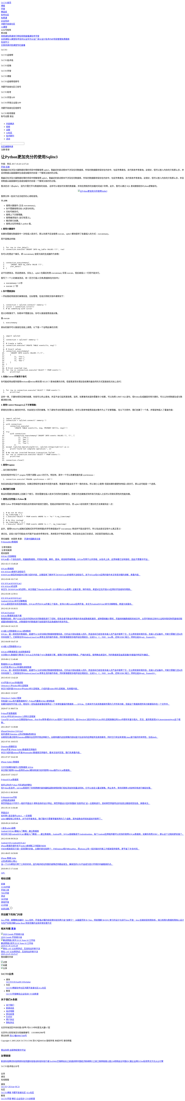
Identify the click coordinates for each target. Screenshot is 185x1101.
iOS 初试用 (9, 586)
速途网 (74, 1061)
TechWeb (53, 1061)
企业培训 (5, 21)
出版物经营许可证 (18, 1050)
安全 (15, 746)
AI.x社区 (42, 988)
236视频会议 (116, 1061)
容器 (11, 746)
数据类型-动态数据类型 (15, 652)
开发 (9, 713)
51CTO (9, 982)
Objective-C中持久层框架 (14, 686)
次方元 (152, 1061)
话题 (8, 130)
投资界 (146, 1061)
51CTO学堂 (11, 994)
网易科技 (21, 1061)
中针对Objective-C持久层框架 (18, 716)
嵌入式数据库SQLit (12, 646)
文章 (3, 45)
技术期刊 (10, 136)
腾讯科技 (13, 1061)
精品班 (4, 12)
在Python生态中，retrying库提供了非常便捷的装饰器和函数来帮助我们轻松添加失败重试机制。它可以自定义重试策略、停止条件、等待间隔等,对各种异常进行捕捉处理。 (76, 788)
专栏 (19, 45)
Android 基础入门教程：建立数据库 (20, 831)
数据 (9, 858)
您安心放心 (9, 861)
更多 (13, 928)
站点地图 (10, 1011)
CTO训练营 (33, 994)
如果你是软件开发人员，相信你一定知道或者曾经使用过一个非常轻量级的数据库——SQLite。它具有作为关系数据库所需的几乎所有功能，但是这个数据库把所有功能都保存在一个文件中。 (85, 704)
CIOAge (15, 982)
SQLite (9, 780)
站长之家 (67, 1061)
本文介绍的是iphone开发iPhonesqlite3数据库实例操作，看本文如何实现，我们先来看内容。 (41, 753)
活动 (8, 139)
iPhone (4, 731)
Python (4, 542)
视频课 (4, 36)
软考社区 (5, 15)
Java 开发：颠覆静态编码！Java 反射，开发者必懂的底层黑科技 (29, 920)
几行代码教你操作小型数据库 (17, 767)
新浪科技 (5, 1061)
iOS (13, 583)
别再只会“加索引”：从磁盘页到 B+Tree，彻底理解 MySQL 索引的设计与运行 (91, 920)
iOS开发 (4, 683)
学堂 (3, 9)
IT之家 (94, 1061)
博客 (3, 6)
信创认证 (23, 39)
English (9, 1016)
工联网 (100, 1061)
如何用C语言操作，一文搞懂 (16, 816)
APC (3, 873)
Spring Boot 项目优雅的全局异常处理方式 (33, 923)
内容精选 (10, 124)
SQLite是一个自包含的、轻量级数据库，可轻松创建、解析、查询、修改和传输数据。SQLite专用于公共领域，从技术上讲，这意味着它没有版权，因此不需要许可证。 (75, 559)
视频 (8, 127)
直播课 (28, 36)
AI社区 (9, 133)
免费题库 (65, 39)
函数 (14, 828)
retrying (10, 797)
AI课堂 (4, 27)
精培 (18, 994)
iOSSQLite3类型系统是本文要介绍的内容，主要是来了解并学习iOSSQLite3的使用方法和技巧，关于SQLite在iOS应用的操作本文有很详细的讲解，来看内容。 (71, 575)
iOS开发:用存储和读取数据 (16, 667)
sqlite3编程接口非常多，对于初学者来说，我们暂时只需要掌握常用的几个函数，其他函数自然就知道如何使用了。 (52, 819)
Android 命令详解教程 (14, 601)
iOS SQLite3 (6, 583)
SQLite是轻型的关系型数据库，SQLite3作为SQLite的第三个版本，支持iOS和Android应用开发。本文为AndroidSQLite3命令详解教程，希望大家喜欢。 (67, 604)
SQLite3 (4, 569)
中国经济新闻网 (84, 1061)
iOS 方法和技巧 (13, 572)
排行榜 (16, 36)
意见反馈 (10, 1014)
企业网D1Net (137, 1061)
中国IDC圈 (127, 1061)
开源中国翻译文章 (32, 539)
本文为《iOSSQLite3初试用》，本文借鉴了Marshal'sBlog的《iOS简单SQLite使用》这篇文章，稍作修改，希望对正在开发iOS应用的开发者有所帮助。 (66, 589)
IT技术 (46, 39)
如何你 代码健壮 (16, 785)
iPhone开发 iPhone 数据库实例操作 (19, 749)
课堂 (15, 45)
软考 (17, 39)
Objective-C (6, 698)
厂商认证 (39, 39)
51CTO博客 (11, 988)
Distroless (5, 746)
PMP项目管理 (55, 39)
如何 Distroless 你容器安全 (18, 734)
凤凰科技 (29, 1061)
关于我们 (10, 1005)
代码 (15, 797)
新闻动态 (10, 1008)
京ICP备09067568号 (18, 1036)
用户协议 (10, 1019)
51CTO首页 (6, 3)
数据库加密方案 (11, 616)
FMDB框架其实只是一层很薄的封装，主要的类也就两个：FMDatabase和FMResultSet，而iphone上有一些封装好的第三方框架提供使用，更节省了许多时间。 (70, 849)
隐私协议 (10, 1022)
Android (11, 613)
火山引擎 (159, 1061)
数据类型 (18, 664)
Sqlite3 (14, 698)
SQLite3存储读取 (15, 683)
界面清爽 (8, 800)
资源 (7, 45)
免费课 (4, 18)
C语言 (3, 828)
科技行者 (45, 1061)
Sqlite (14, 858)
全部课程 (5, 39)
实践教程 (8, 556)
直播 (23, 45)
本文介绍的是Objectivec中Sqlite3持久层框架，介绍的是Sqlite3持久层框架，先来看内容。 (40, 689)
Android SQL (6, 843)
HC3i (21, 982)
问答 (11, 45)
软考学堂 (35, 36)
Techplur (27, 982)
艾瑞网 (60, 1061)
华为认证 (31, 39)
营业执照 (5, 1050)
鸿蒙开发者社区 (8, 24)
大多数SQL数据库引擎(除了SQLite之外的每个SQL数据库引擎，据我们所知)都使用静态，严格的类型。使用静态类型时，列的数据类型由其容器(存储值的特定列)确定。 (75, 655)
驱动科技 (37, 1061)
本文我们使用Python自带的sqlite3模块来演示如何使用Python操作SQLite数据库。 (36, 770)
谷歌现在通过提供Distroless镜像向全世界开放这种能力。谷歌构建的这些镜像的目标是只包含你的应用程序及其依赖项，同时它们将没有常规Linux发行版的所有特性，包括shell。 (79, 737)
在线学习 (5, 42)
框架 (19, 698)
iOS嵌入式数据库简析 (16, 631)
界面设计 (5, 813)
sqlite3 (9, 542)
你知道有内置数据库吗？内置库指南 (27, 701)
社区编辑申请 (7, 147)
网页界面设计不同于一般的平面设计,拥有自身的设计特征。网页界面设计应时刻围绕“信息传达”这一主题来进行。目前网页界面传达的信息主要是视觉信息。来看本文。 (75, 803)
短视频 (22, 36)
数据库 (15, 542)
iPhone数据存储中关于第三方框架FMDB (23, 846)
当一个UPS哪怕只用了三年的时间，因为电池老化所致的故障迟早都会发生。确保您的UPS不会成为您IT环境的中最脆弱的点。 (57, 864)
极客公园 (107, 1061)
